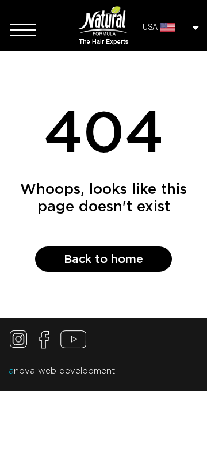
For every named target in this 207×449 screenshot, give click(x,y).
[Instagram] (20, 342)
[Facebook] (44, 342)
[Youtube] (73, 342)
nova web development (62, 371)
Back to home (103, 259)
